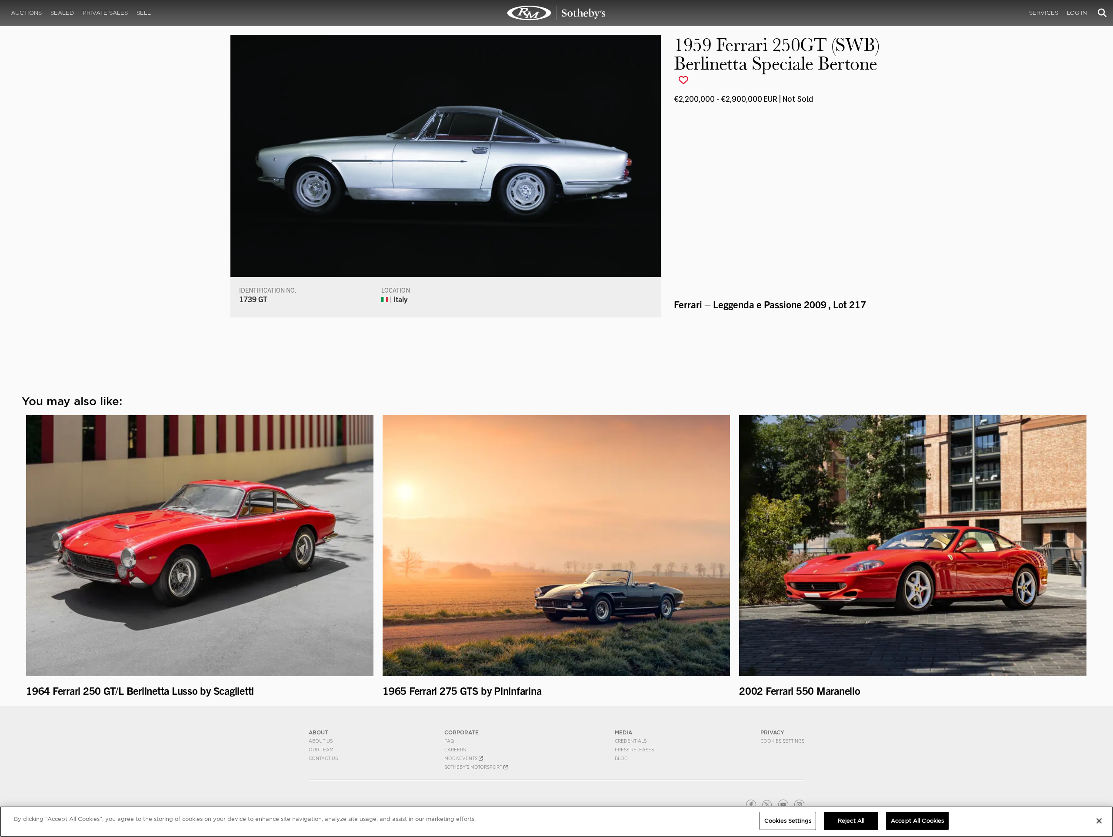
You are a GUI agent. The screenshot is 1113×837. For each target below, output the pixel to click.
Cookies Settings (782, 741)
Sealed (62, 13)
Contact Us (323, 758)
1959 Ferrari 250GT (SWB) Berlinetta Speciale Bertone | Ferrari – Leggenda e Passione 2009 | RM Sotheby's (556, 13)
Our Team (321, 749)
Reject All (851, 820)
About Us (321, 741)
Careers (455, 749)
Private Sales (105, 13)
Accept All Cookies (917, 820)
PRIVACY (772, 732)
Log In (1077, 13)
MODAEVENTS (461, 758)
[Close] (1099, 820)
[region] (556, 821)
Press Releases (634, 749)
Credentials (630, 741)
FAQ (449, 741)
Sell (144, 13)
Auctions (26, 13)
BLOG (621, 758)
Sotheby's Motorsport (473, 767)
